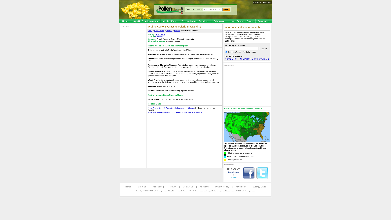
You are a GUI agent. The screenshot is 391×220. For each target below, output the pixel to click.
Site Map (142, 187)
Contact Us (188, 187)
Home (150, 31)
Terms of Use (187, 191)
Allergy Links (259, 187)
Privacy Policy (222, 187)
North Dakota (159, 31)
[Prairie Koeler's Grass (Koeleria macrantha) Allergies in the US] (247, 142)
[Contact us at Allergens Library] (170, 21)
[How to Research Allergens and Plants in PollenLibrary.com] (241, 21)
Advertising (241, 187)
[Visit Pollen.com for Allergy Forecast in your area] (219, 21)
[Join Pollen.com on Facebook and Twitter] (247, 180)
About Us (204, 187)
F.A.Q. (173, 187)
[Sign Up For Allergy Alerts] (146, 21)
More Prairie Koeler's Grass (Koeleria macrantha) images (171, 108)
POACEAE (160, 34)
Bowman (169, 31)
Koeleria (177, 31)
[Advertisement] (133, 73)
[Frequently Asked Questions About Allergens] (195, 21)
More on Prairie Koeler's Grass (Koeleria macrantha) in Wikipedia (175, 112)
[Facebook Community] (264, 21)
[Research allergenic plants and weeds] (125, 21)
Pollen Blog (158, 187)
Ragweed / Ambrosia (262, 2)
